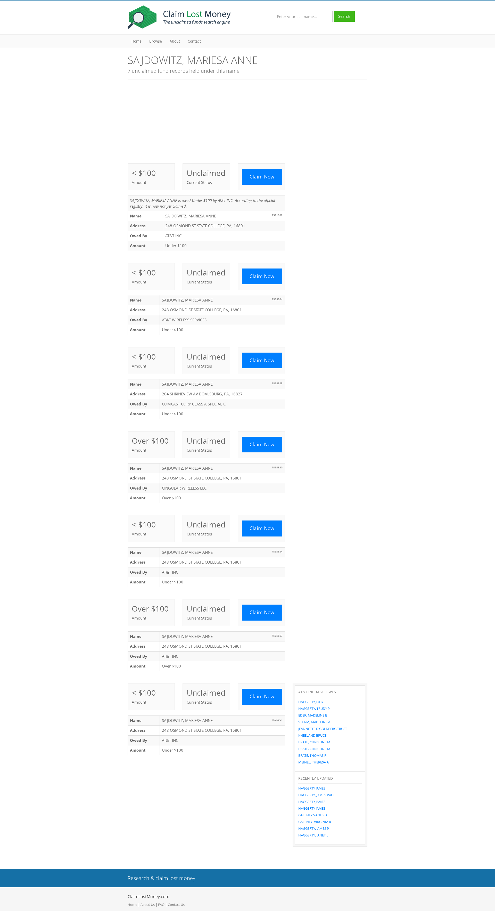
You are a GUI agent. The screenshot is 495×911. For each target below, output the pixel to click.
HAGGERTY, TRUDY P (314, 708)
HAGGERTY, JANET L (313, 835)
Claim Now (262, 176)
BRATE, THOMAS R (312, 755)
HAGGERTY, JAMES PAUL (316, 795)
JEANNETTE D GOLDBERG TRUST (322, 728)
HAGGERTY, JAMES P (313, 828)
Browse (155, 41)
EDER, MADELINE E (312, 715)
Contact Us (176, 904)
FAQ (161, 904)
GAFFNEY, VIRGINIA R (314, 821)
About (175, 41)
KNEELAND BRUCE (312, 735)
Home (136, 41)
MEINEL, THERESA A (313, 762)
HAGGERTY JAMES (311, 788)
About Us (148, 904)
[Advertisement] (247, 121)
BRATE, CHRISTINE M (314, 742)
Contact (194, 41)
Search (344, 16)
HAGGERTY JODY (310, 701)
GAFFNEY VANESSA (312, 815)
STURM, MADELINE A (314, 722)
